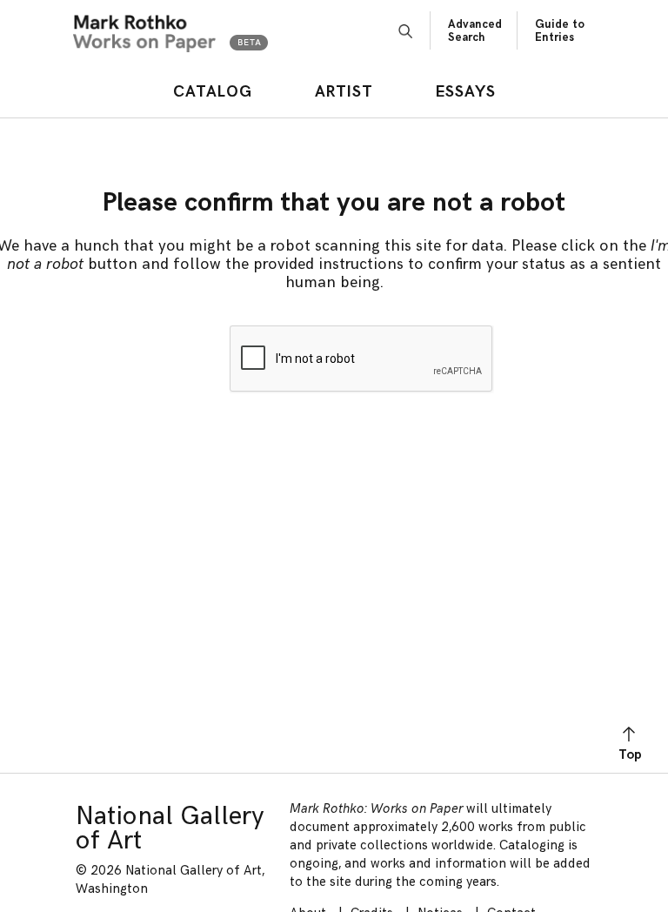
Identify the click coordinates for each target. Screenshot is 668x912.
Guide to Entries (559, 30)
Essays (466, 92)
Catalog (212, 92)
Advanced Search (475, 30)
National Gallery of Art (170, 828)
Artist (344, 92)
